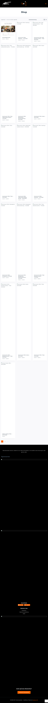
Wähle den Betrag (5, 41)
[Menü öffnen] (46, 4)
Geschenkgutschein (6, 37)
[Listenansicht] (46, 19)
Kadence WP (35, 700)
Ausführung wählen (22, 42)
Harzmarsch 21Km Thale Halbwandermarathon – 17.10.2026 (7, 117)
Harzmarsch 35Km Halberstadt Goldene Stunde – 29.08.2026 (22, 197)
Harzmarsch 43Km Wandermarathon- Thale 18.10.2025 (7, 356)
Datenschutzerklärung (24, 612)
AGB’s (24, 613)
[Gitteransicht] (44, 19)
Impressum (24, 610)
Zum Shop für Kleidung (24, 692)
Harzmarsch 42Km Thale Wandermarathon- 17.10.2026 (39, 276)
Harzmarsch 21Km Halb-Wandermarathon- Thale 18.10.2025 (39, 38)
